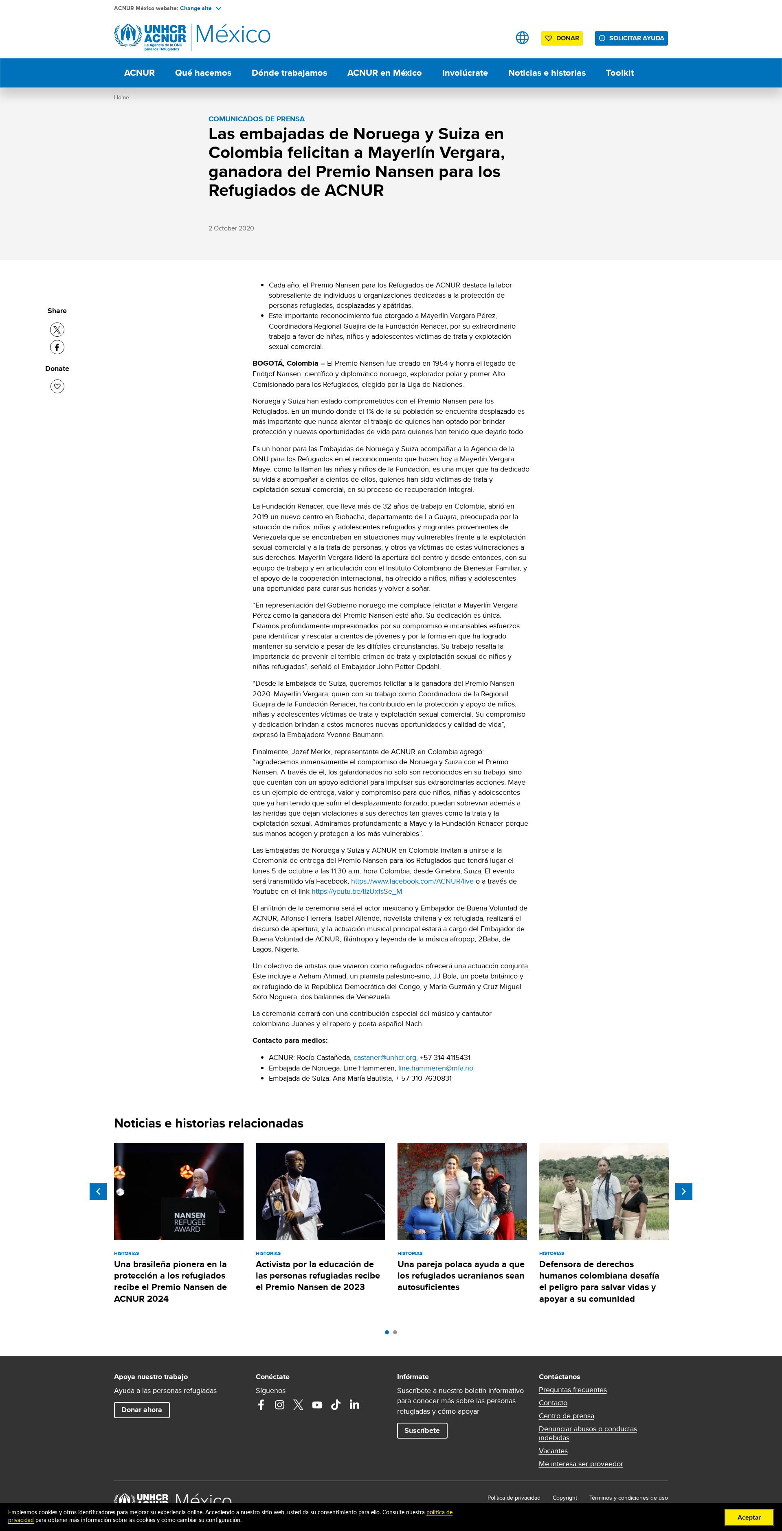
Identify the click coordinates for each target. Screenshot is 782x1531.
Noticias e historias (547, 72)
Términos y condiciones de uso (628, 1498)
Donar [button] (567, 38)
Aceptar (749, 1517)
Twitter (298, 1404)
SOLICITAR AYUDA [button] (636, 38)
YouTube (317, 1404)
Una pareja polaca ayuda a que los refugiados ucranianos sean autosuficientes (461, 1275)
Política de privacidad (514, 1498)
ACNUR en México (384, 72)
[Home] (171, 37)
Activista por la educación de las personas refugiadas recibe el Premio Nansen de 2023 (318, 1275)
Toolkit (620, 72)
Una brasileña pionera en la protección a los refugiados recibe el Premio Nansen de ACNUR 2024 (170, 1281)
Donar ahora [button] (141, 1409)
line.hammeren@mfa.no (435, 1068)
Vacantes (553, 1450)
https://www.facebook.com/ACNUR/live (412, 881)
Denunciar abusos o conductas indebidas (588, 1433)
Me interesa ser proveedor (581, 1463)
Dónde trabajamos (289, 72)
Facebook (261, 1404)
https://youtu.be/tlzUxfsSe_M (357, 891)
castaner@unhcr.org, (387, 1057)
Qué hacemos (203, 72)
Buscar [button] (496, 37)
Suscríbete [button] (422, 1430)
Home (121, 97)
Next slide (683, 1191)
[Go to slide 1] (389, 1334)
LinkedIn (354, 1404)
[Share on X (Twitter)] (57, 329)
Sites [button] (522, 37)
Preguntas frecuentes (573, 1389)
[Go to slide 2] (397, 1334)
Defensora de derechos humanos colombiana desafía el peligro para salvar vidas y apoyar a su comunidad (599, 1281)
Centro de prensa (566, 1415)
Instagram (280, 1404)
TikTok (336, 1404)
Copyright (565, 1498)
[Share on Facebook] (57, 347)
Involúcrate (465, 72)
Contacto (553, 1402)
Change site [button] (196, 8)
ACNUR (139, 72)
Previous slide (98, 1191)
